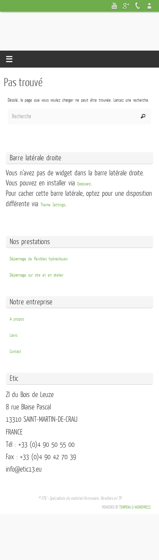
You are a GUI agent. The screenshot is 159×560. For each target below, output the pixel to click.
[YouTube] (114, 6)
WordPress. (143, 507)
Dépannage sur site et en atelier (36, 275)
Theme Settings (53, 204)
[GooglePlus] (126, 6)
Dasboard (84, 184)
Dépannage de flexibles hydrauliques (39, 258)
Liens (13, 335)
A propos (17, 319)
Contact (15, 351)
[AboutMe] (149, 6)
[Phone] (138, 6)
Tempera (125, 507)
